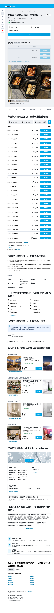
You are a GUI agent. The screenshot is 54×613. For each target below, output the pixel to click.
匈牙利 (12, 11)
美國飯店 (32, 580)
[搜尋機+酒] (2, 19)
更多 (8, 271)
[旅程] (2, 26)
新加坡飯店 (10, 582)
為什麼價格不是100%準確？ (15, 600)
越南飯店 (32, 582)
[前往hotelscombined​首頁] (10, 6)
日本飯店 (32, 578)
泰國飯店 (32, 584)
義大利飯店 (10, 584)
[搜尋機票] (2, 10)
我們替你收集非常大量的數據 (15, 598)
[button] (2, 6)
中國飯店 (10, 578)
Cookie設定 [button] (10, 247)
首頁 (8, 11)
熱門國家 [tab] (11, 569)
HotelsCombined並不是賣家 (15, 595)
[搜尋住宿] (2, 13)
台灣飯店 (32, 576)
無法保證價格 (29, 591)
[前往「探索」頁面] (2, 22)
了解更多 (26, 242)
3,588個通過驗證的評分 (19, 22)
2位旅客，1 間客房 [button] (13, 31)
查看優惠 (39, 368)
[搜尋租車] (2, 16)
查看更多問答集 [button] (29, 528)
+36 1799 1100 (11, 20)
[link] (15, 371)
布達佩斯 (20, 11)
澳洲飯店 (10, 576)
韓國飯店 (10, 580)
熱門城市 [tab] (18, 569)
